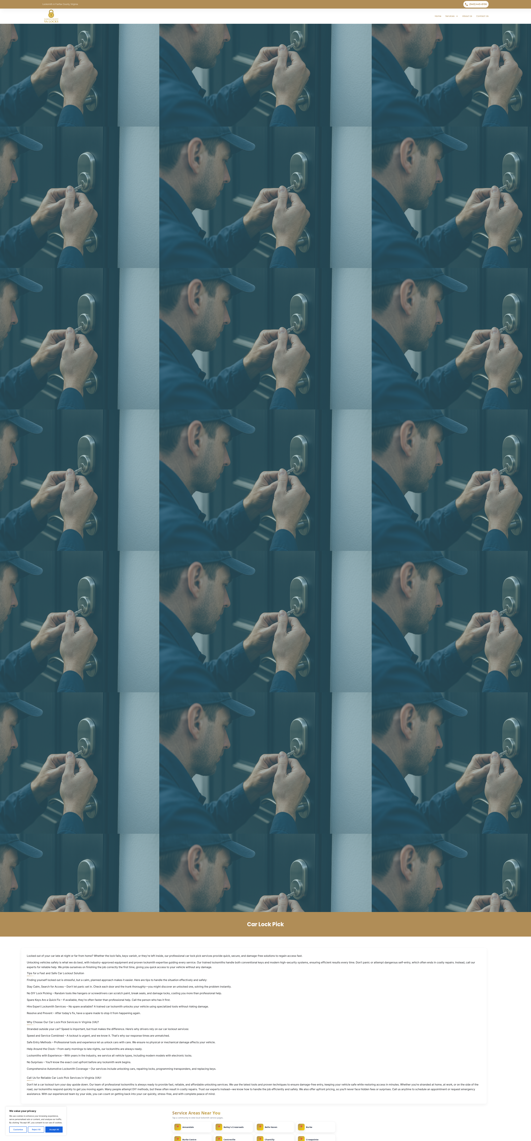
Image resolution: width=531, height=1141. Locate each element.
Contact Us (482, 16)
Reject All (36, 1129)
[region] (36, 1120)
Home (438, 16)
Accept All (54, 1129)
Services (450, 16)
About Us (467, 16)
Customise (18, 1129)
